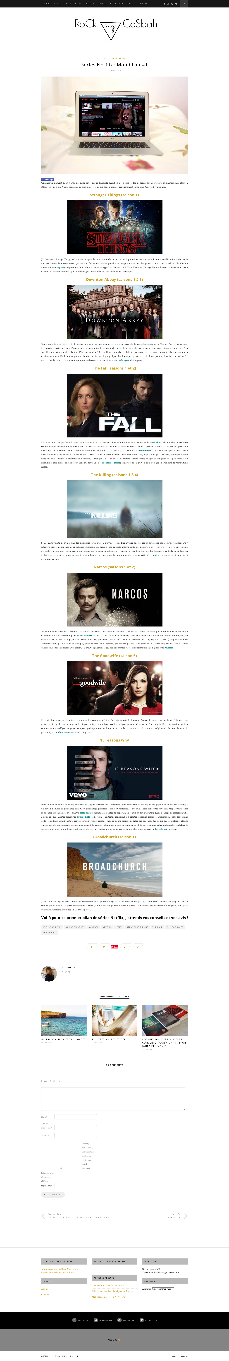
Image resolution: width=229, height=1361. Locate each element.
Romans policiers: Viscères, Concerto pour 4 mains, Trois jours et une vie (164, 1043)
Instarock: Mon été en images (63, 1039)
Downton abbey (75, 927)
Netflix (107, 927)
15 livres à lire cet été (109, 1039)
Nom (44, 1117)
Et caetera (116, 3)
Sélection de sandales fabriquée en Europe (112, 1291)
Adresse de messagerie (46, 1125)
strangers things (137, 927)
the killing (50, 932)
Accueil (45, 3)
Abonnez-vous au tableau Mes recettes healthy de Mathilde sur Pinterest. (60, 1271)
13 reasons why (114, 740)
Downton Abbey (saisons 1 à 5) (114, 279)
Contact (144, 3)
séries (119, 927)
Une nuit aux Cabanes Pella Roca (108, 1285)
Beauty (90, 3)
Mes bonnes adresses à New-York (108, 1297)
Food (68, 3)
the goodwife (175, 927)
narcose (94, 927)
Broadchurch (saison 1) (114, 836)
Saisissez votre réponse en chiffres (47, 1177)
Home (78, 3)
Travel (102, 3)
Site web (45, 1135)
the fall (157, 927)
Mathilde (68, 967)
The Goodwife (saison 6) (114, 655)
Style (57, 3)
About (131, 3)
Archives (146, 1289)
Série (122, 58)
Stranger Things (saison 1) (114, 194)
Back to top (179, 1356)
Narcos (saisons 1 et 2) (114, 566)
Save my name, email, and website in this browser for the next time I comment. (88, 1155)
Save (116, 947)
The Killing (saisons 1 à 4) (114, 474)
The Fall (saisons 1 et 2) (114, 368)
